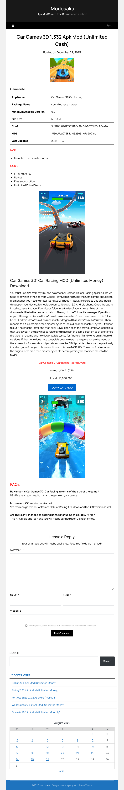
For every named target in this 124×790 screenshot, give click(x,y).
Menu (108, 25)
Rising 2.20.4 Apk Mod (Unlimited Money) (35, 690)
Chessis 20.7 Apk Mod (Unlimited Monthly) (36, 712)
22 (92, 753)
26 (47, 759)
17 (17, 753)
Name (14, 595)
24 (17, 759)
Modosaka (62, 8)
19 (47, 753)
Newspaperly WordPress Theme (76, 785)
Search (14, 653)
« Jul (61, 771)
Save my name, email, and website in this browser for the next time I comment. (63, 625)
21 (77, 753)
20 (62, 753)
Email (67, 595)
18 (32, 753)
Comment (17, 549)
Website (15, 610)
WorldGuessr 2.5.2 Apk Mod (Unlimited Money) (38, 705)
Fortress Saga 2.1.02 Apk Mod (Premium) (34, 697)
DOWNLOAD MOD (62, 387)
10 (17, 746)
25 (32, 759)
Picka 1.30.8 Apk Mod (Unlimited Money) (34, 683)
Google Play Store (57, 297)
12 (47, 746)
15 (92, 746)
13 (62, 746)
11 (32, 746)
